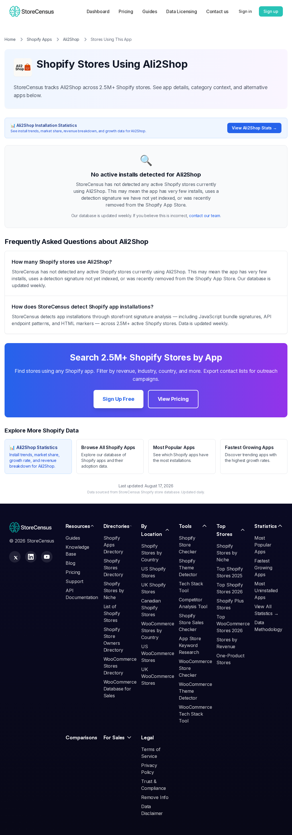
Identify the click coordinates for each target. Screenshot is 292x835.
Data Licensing (181, 11)
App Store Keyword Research (190, 645)
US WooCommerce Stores (157, 653)
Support (74, 581)
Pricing (126, 11)
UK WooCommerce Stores (157, 676)
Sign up (270, 11)
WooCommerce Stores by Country (157, 630)
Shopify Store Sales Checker (191, 622)
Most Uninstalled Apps (266, 590)
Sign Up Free (118, 399)
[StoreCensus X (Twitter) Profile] (15, 556)
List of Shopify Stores (112, 613)
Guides (149, 11)
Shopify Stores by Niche (114, 590)
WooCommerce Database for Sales (120, 688)
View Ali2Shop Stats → (254, 127)
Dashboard (98, 11)
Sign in (245, 11)
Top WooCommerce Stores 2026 (233, 623)
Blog (70, 563)
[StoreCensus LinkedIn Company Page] (30, 556)
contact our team (204, 215)
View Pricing (173, 399)
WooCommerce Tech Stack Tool (195, 714)
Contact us (217, 11)
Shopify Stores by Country (151, 552)
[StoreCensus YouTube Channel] (46, 556)
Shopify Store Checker (188, 544)
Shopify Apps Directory (113, 544)
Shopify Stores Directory (113, 567)
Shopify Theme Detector (188, 567)
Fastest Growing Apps (263, 567)
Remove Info (155, 797)
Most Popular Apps (262, 544)
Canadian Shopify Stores (151, 607)
